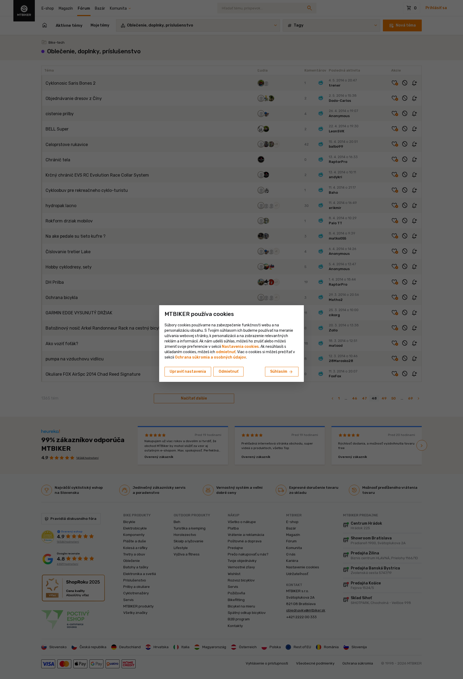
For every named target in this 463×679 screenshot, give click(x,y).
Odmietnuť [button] (228, 371)
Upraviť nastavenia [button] (188, 371)
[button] (226, 352)
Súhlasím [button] (281, 372)
